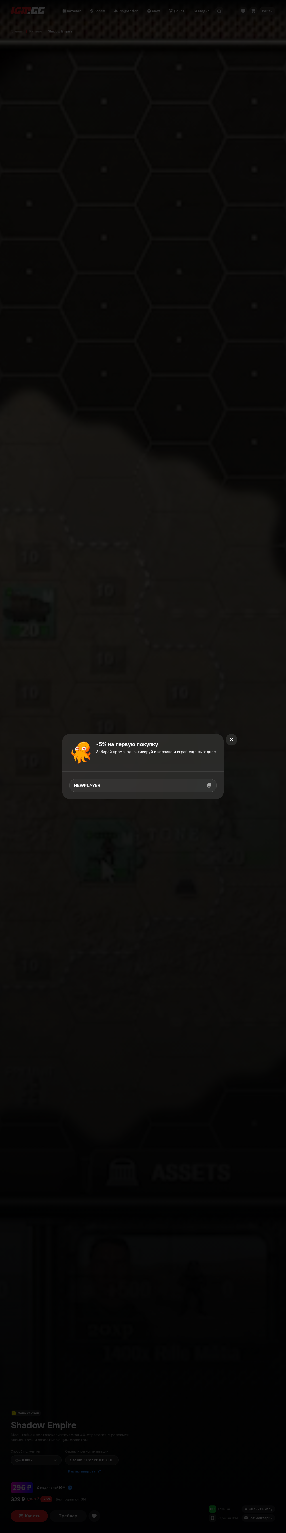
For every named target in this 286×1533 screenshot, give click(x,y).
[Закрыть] (231, 739)
